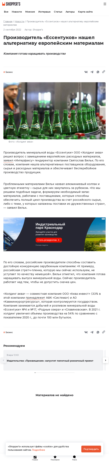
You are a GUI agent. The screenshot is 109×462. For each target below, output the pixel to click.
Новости (19, 21)
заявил (8, 160)
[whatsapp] (98, 72)
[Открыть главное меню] (105, 4)
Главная (7, 21)
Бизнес (9, 72)
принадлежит (35, 297)
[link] (53, 360)
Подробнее (38, 449)
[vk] (86, 72)
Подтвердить (91, 449)
